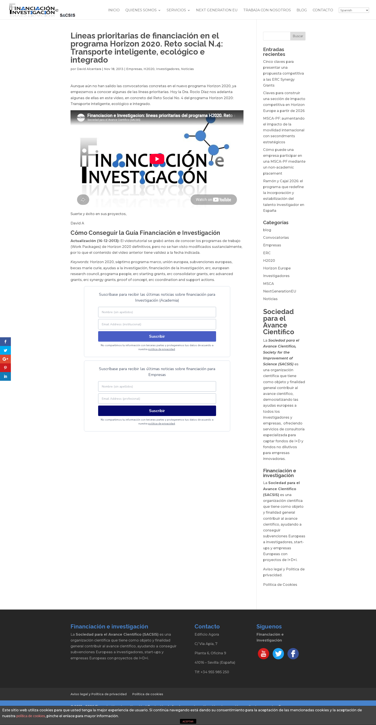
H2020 (149, 69)
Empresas (134, 69)
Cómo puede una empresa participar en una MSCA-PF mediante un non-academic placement (284, 161)
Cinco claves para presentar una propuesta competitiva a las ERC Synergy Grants (283, 73)
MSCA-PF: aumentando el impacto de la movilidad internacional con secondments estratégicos (284, 130)
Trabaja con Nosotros (267, 10)
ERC (267, 253)
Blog (302, 10)
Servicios (176, 10)
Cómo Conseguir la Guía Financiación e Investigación (145, 232)
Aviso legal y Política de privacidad (98, 694)
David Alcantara (89, 69)
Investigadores (168, 69)
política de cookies (30, 716)
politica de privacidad (161, 349)
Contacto (323, 10)
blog (267, 230)
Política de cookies (147, 694)
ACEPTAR (188, 721)
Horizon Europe (277, 268)
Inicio (114, 10)
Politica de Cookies (280, 585)
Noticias (187, 69)
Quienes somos (141, 10)
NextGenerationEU (279, 291)
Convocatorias (276, 238)
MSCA (268, 284)
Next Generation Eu (217, 10)
